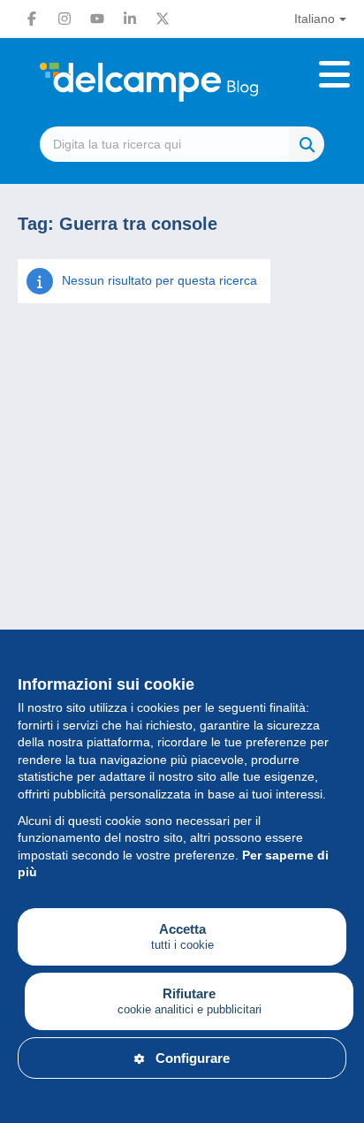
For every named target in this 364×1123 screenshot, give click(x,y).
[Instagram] (64, 18)
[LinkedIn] (130, 18)
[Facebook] (32, 18)
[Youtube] (97, 18)
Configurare (192, 1058)
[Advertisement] (182, 552)
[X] (162, 18)
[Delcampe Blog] (182, 82)
